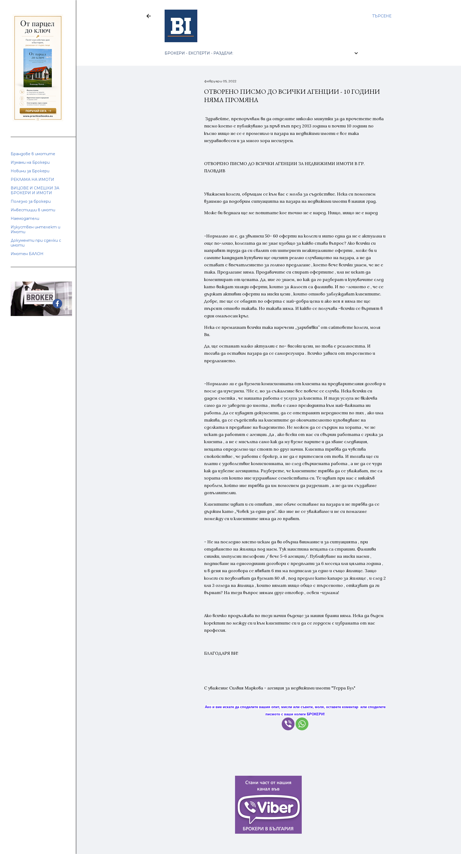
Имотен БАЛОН (27, 253)
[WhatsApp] (302, 723)
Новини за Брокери (30, 171)
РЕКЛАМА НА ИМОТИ (32, 179)
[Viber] (288, 723)
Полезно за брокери (31, 201)
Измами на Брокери (30, 162)
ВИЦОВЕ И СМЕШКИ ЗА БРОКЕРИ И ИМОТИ (35, 190)
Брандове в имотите (33, 153)
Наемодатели (25, 218)
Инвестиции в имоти (33, 210)
